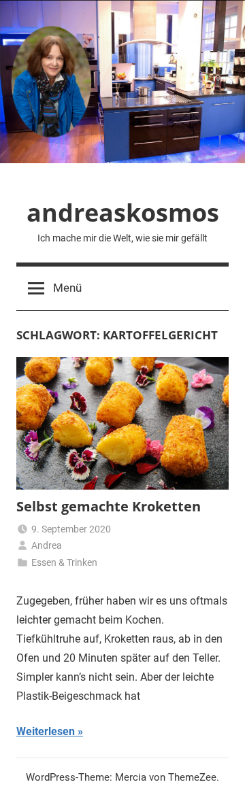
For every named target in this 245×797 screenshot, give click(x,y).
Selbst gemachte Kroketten (108, 506)
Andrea (46, 545)
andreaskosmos (123, 212)
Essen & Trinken (64, 562)
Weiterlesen (45, 731)
